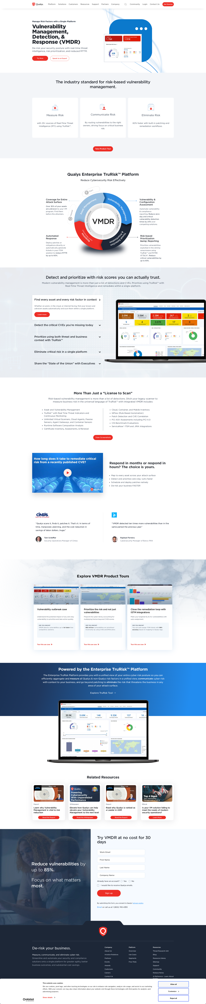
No (133, 881)
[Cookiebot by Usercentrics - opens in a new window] (28, 999)
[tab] (67, 307)
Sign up (109, 893)
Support (156, 965)
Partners (108, 958)
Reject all (173, 998)
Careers (107, 973)
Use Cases (132, 954)
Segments (132, 958)
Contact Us (109, 976)
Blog (154, 954)
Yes (124, 881)
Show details (47, 997)
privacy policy (138, 903)
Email (99, 907)
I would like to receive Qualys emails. (117, 885)
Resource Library (159, 958)
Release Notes (158, 973)
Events (107, 962)
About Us (108, 951)
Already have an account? (108, 881)
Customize (172, 991)
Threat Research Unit (161, 951)
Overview (132, 951)
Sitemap (156, 962)
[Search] (125, 4)
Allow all (173, 984)
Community (157, 969)
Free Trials (132, 962)
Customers (109, 969)
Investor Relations (111, 954)
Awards (107, 965)
